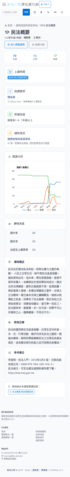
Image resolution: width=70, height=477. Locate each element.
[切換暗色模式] (61, 12)
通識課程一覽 (7, 437)
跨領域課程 (41, 431)
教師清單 (40, 440)
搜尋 (26, 12)
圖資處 (35, 470)
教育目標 (19, 322)
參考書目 (19, 352)
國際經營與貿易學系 (26, 25)
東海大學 (11, 470)
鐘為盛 (11, 97)
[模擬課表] (34, 12)
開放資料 (40, 437)
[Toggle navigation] (4, 4)
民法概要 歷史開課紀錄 (22, 392)
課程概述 (19, 261)
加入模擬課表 (18, 44)
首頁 (9, 25)
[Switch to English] (48, 12)
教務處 (44, 470)
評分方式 (19, 223)
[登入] (41, 12)
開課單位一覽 (7, 434)
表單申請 (40, 434)
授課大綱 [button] (40, 44)
